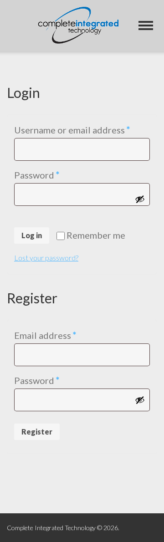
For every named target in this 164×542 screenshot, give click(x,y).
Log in (31, 235)
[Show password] (140, 199)
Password (55, 174)
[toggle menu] (146, 25)
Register (36, 431)
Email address (64, 335)
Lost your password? (46, 257)
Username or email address (82, 129)
